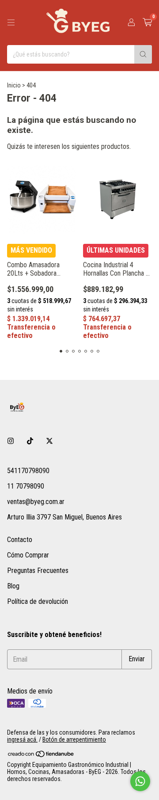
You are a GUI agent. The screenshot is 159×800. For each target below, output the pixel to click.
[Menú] (11, 23)
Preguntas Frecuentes (37, 570)
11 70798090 (25, 486)
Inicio (14, 85)
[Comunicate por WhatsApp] (140, 781)
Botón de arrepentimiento (74, 739)
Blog (13, 586)
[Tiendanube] (41, 755)
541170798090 (28, 470)
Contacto (19, 539)
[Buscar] (143, 54)
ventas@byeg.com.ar (35, 501)
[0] (147, 22)
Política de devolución (37, 601)
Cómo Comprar (28, 555)
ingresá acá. (22, 739)
